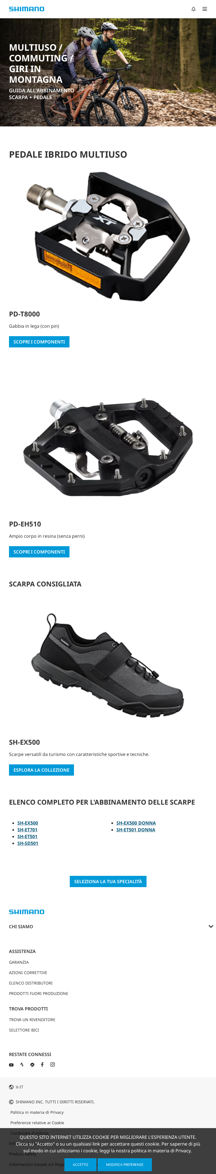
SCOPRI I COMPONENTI (39, 342)
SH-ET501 (27, 836)
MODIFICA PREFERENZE (124, 1164)
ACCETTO (80, 1164)
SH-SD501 (28, 843)
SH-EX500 (27, 823)
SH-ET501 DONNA (135, 830)
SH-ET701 (27, 830)
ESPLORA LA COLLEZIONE (41, 770)
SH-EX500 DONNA (136, 823)
